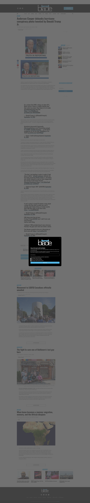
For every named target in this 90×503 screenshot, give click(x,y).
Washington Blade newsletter (36, 258)
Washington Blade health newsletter (38, 260)
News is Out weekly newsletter (37, 259)
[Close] (60, 238)
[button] (45, 259)
